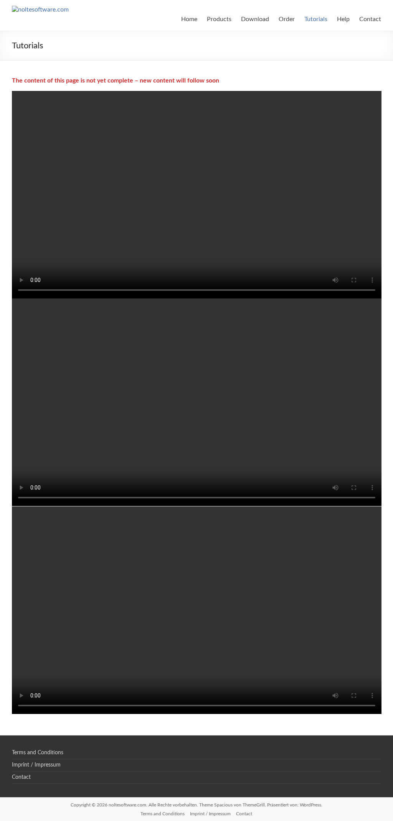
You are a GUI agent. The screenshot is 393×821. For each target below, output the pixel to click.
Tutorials (315, 19)
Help (343, 19)
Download (255, 19)
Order (287, 19)
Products (219, 19)
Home (189, 19)
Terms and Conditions (37, 752)
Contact (370, 19)
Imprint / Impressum (36, 765)
